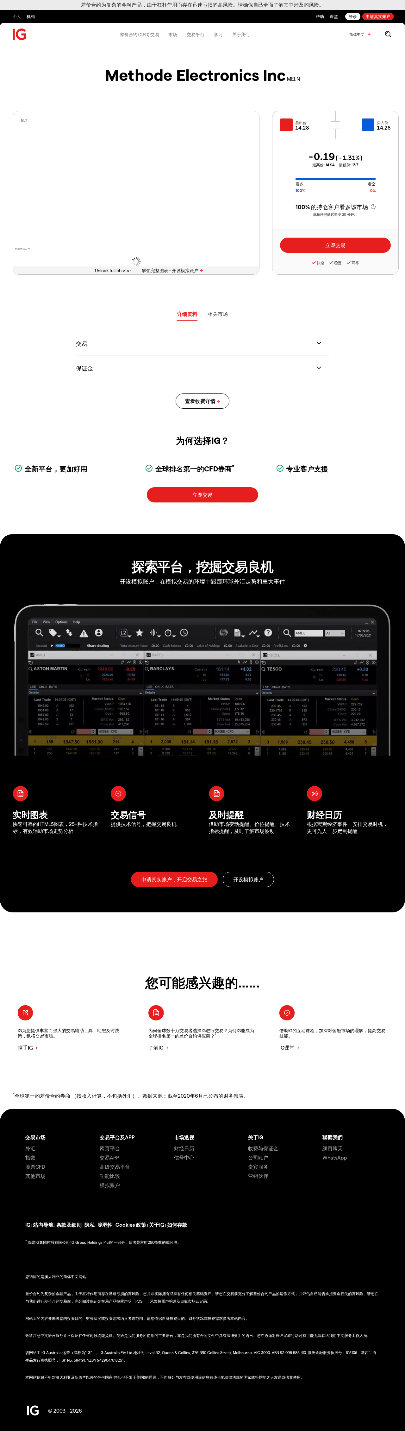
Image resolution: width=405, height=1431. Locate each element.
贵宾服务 (258, 1167)
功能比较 (110, 1176)
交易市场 (35, 1137)
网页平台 (110, 1148)
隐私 (89, 1225)
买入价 (382, 122)
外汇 (30, 1148)
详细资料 (187, 314)
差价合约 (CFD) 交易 (139, 34)
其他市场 (35, 1176)
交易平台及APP (117, 1137)
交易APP (109, 1157)
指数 (30, 1157)
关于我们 (241, 34)
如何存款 (177, 1225)
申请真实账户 (378, 16)
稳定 (338, 262)
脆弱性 (105, 1225)
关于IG (255, 1137)
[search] (388, 34)
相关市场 (218, 314)
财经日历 (184, 1148)
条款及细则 (69, 1225)
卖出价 (301, 122)
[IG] (20, 34)
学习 (218, 34)
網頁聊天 (332, 1148)
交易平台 (195, 34)
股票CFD (35, 1167)
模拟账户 (110, 1185)
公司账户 (258, 1157)
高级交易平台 (115, 1167)
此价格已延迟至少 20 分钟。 (335, 214)
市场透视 (184, 1137)
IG (27, 1225)
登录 (353, 16)
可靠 (355, 262)
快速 (320, 262)
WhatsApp (334, 1157)
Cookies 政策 (130, 1225)
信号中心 (184, 1157)
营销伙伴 (258, 1176)
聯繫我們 (332, 1137)
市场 (172, 34)
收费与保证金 (263, 1148)
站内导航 (43, 1225)
